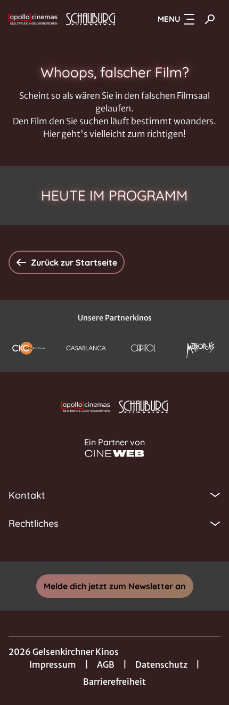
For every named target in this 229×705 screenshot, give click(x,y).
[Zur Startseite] (62, 19)
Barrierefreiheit (114, 681)
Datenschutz (161, 664)
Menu (169, 19)
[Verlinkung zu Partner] (29, 348)
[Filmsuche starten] (209, 19)
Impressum (52, 664)
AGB (105, 664)
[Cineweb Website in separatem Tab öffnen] (114, 454)
